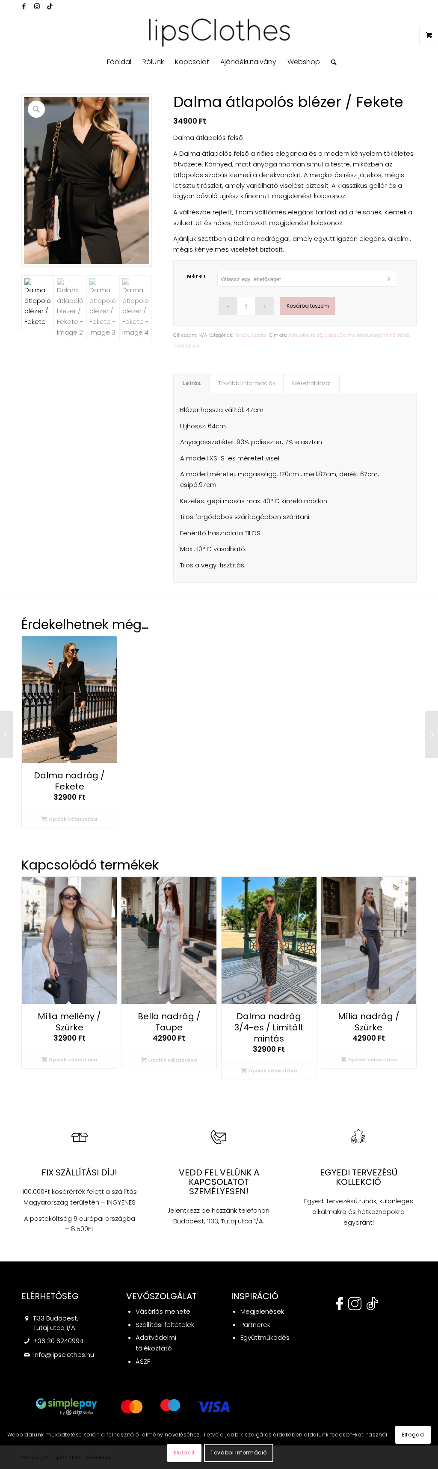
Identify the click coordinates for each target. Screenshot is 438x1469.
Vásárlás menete (163, 1311)
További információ (238, 1452)
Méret (197, 276)
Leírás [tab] (191, 383)
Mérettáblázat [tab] (311, 383)
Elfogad (413, 1434)
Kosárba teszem (308, 305)
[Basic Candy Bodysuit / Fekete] (431, 734)
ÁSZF (143, 1361)
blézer (331, 335)
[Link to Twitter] (49, 6)
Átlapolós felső (305, 335)
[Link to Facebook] (24, 6)
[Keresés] (331, 62)
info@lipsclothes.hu (63, 1354)
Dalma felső (354, 335)
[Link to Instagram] (36, 6)
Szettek (259, 335)
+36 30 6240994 (58, 1340)
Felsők (241, 335)
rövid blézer (186, 345)
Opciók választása (72, 819)
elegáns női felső (389, 335)
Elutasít (184, 1452)
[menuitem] (119, 62)
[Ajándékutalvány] (6, 734)
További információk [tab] (246, 383)
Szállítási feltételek (165, 1324)
